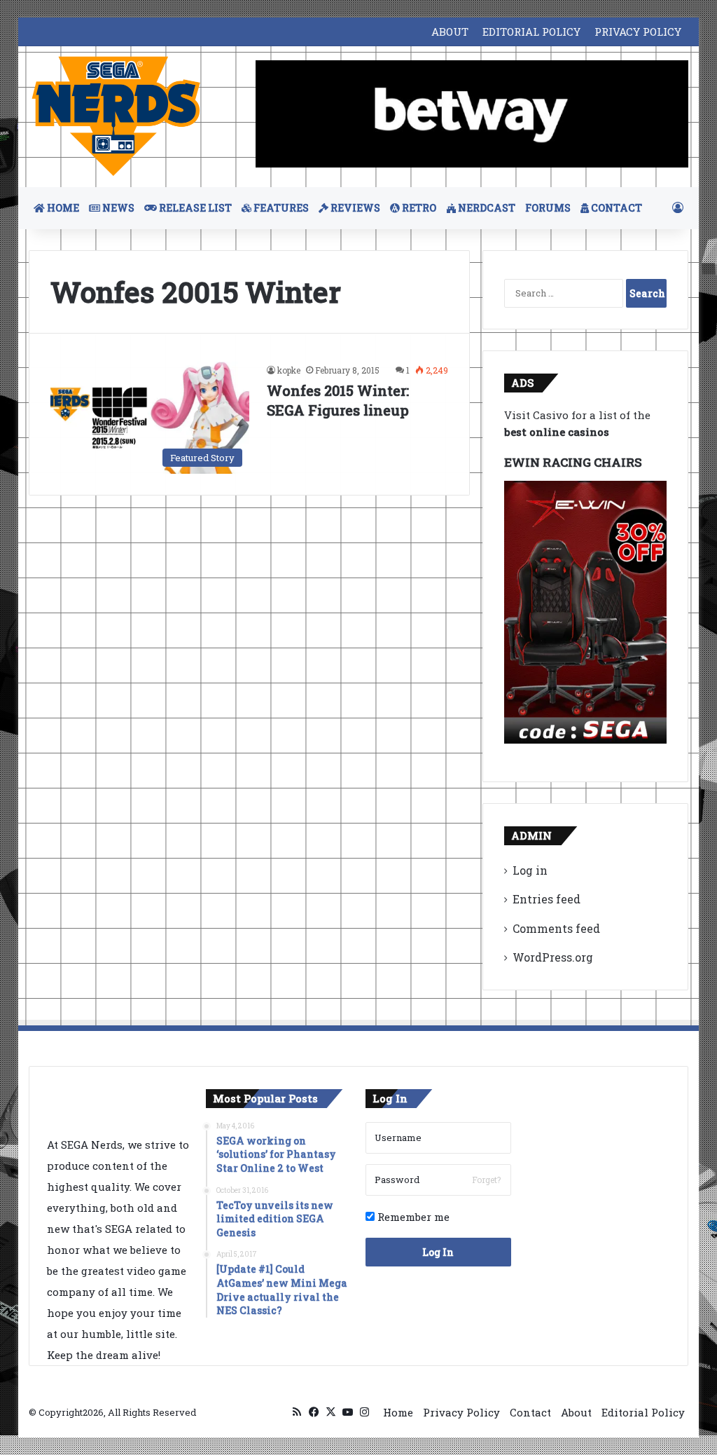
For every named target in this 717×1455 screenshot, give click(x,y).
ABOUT (449, 32)
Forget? (486, 1179)
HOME (62, 207)
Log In (438, 1252)
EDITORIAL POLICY (531, 32)
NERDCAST (485, 207)
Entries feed (546, 899)
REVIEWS (354, 207)
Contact (530, 1412)
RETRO (418, 207)
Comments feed (556, 928)
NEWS (117, 207)
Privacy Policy (461, 1412)
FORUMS (548, 207)
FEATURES (280, 207)
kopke (288, 370)
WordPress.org (553, 957)
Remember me (412, 1217)
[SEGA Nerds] (116, 116)
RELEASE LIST (194, 207)
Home (398, 1412)
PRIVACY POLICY (637, 32)
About (576, 1412)
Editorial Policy (643, 1412)
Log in (530, 870)
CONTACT (615, 207)
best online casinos (556, 432)
